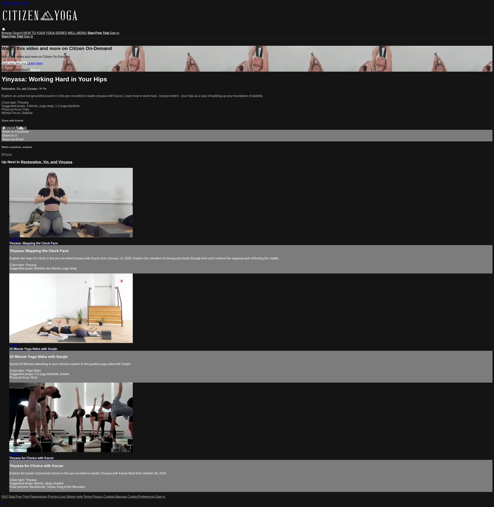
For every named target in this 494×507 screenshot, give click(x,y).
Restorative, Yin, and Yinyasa (19, 88)
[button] (3, 29)
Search (18, 33)
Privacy (97, 496)
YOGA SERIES (56, 33)
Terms (87, 496)
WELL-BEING (77, 33)
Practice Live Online (61, 496)
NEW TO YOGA (34, 33)
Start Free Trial (18, 496)
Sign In (28, 36)
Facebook (9, 128)
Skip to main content (15, 3)
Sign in (114, 33)
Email (23, 128)
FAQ (5, 496)
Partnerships (38, 496)
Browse (7, 33)
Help (79, 496)
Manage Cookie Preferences (136, 496)
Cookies (109, 496)
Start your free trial (14, 63)
